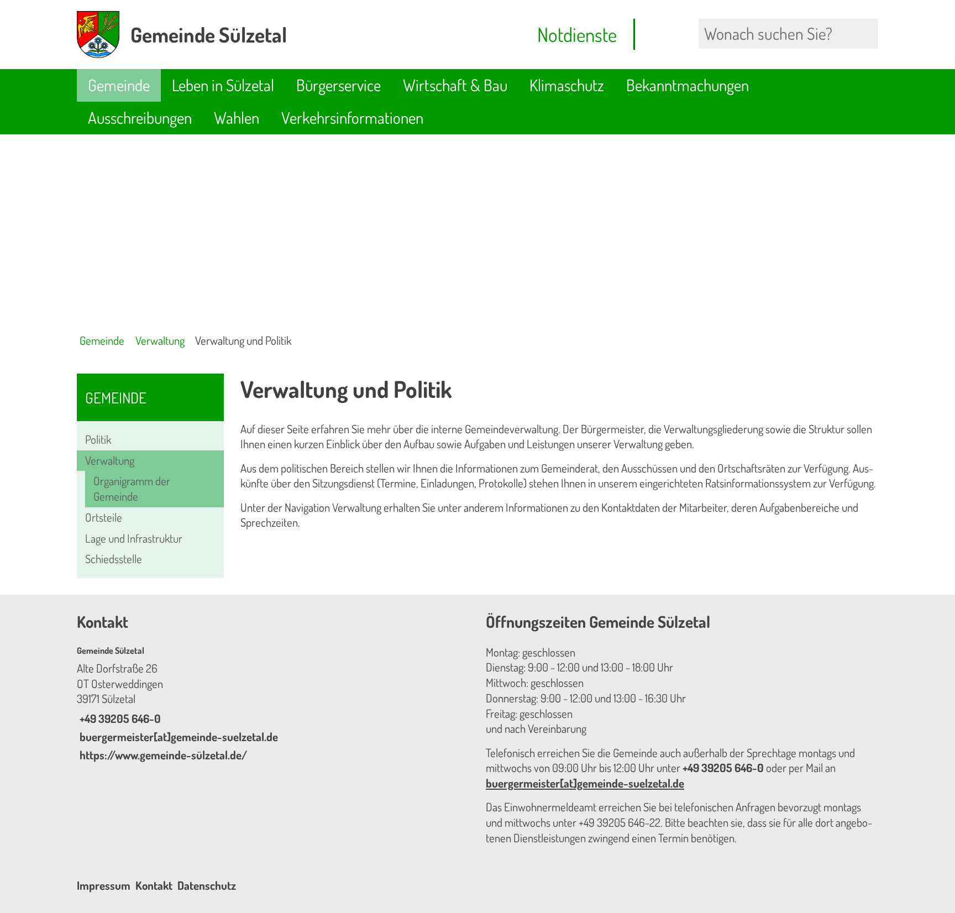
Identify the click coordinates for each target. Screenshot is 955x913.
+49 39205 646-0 (119, 718)
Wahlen (236, 117)
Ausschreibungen (140, 117)
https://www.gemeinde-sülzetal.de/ (162, 755)
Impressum (103, 885)
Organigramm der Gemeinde (131, 488)
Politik (98, 439)
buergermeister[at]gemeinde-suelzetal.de (177, 737)
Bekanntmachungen (687, 85)
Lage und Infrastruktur (133, 538)
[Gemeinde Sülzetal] (273, 704)
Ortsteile (103, 517)
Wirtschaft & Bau (455, 85)
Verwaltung (160, 340)
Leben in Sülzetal (223, 85)
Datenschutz (206, 885)
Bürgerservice (338, 85)
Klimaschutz (566, 85)
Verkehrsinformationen (352, 117)
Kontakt (153, 885)
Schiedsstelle (113, 559)
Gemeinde (119, 85)
